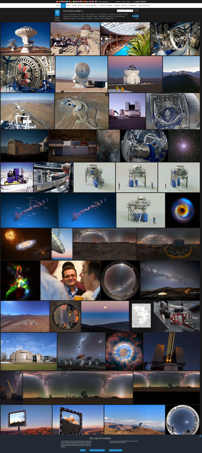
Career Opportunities (144, 5)
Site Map (128, 1)
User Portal (143, 1)
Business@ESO (132, 5)
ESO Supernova (103, 14)
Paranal (95, 16)
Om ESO (58, 5)
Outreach (117, 5)
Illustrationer (75, 16)
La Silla (82, 16)
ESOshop (80, 5)
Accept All (82, 450)
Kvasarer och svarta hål (70, 18)
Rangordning (135, 16)
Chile (86, 14)
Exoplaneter (112, 14)
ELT (97, 14)
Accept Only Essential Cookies (97, 450)
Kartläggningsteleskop (107, 18)
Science (137, 1)
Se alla (65, 14)
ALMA (78, 14)
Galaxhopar (67, 16)
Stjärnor (96, 18)
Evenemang (109, 5)
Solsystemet (81, 18)
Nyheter (74, 5)
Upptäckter (102, 5)
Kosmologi (92, 14)
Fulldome (119, 14)
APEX (82, 14)
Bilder (63, 5)
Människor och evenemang (106, 16)
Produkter (124, 5)
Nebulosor (89, 16)
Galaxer (125, 14)
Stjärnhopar (89, 18)
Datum (136, 18)
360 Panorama (72, 14)
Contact (123, 1)
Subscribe (118, 1)
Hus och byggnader (119, 16)
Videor (68, 5)
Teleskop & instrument (91, 5)
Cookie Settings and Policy (115, 450)
